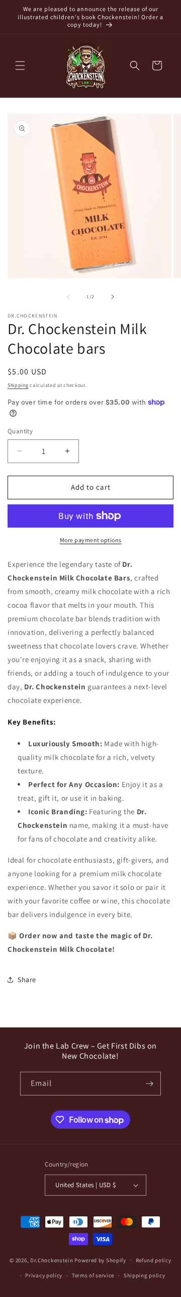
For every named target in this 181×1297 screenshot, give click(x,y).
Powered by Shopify (100, 1259)
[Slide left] (68, 297)
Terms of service (93, 1275)
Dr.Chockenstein (52, 1259)
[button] (20, 65)
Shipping (18, 385)
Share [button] (27, 979)
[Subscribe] (149, 1083)
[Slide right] (113, 297)
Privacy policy (43, 1275)
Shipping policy (144, 1275)
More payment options (91, 540)
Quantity (20, 431)
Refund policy (153, 1260)
